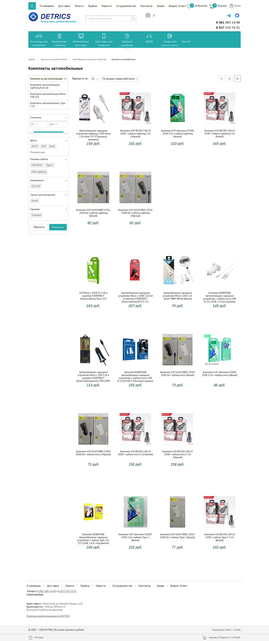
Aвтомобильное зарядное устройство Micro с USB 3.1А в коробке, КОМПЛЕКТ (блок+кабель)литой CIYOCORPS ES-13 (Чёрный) (93, 367)
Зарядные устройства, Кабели (127, 45)
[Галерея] (229, 78)
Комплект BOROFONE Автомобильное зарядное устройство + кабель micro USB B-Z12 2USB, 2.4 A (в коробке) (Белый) (219, 288)
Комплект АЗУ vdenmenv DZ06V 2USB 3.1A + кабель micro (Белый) (219, 365)
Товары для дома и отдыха (170, 43)
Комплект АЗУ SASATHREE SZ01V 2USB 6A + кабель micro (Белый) (177, 365)
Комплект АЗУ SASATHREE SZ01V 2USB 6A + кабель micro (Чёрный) (93, 444)
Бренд (33, 140)
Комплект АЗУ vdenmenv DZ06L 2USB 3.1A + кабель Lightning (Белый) (177, 124)
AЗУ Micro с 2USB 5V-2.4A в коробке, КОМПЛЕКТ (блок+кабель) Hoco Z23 (93, 286)
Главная (31, 59)
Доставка (64, 6)
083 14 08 (228, 22)
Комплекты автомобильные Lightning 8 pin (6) (45, 86)
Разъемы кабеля (39, 159)
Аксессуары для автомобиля (39, 43)
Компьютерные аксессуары (81, 43)
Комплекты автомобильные (46, 78)
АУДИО (149, 41)
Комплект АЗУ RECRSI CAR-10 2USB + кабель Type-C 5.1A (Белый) (219, 527)
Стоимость (35, 117)
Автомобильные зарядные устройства (89, 59)
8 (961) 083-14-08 (46, 591)
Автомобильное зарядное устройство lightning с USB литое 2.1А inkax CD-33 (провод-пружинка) (93, 126)
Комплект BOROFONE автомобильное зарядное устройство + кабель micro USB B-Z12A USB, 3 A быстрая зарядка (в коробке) (135, 367)
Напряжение (37, 180)
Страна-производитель (42, 194)
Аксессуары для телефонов (104, 43)
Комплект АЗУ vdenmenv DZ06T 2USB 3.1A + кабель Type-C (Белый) (135, 527)
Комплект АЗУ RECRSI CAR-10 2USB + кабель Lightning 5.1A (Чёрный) (135, 123)
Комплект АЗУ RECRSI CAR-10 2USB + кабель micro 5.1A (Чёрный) (177, 444)
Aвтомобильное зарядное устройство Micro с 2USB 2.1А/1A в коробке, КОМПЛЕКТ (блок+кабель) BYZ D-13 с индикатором (135, 288)
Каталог (183, 41)
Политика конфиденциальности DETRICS (48, 616)
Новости (107, 6)
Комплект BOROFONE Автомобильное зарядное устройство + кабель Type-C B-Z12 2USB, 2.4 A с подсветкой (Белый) (93, 530)
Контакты (146, 6)
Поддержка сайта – (226, 629)
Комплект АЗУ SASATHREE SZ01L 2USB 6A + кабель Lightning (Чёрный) (135, 203)
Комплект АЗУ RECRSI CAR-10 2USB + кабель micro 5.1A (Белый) (135, 444)
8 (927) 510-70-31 (67, 591)
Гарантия (35, 209)
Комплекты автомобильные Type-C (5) (48, 105)
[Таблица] (221, 78)
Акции (160, 6)
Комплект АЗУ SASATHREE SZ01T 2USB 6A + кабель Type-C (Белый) (177, 527)
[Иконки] (237, 78)
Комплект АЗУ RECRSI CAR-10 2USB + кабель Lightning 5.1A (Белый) (219, 123)
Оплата (79, 6)
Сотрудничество (126, 6)
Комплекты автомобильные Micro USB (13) (48, 95)
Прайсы (92, 6)
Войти (237, 5)
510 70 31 (228, 27)
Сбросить (39, 227)
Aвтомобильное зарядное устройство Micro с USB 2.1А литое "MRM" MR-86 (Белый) (177, 286)
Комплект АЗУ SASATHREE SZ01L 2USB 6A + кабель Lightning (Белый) (93, 202)
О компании (47, 6)
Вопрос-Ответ (177, 6)
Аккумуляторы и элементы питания (59, 45)
